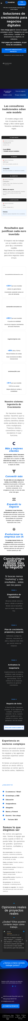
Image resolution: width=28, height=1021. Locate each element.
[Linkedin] (13, 986)
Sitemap (20, 1018)
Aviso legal (7, 1019)
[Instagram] (15, 986)
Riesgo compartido (20, 95)
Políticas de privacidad (18, 1016)
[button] (1, 941)
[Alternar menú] (1, 3)
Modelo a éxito (7, 95)
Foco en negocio (20, 91)
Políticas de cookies (23, 1016)
